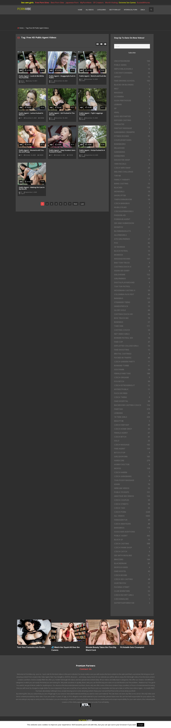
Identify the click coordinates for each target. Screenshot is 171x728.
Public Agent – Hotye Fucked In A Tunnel (92, 151)
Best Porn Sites (57, 2)
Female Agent (132, 433)
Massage (132, 92)
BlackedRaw (132, 563)
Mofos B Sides (132, 567)
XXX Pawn (132, 369)
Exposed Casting (132, 120)
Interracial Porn (130, 10)
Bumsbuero (132, 144)
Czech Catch (132, 551)
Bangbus (132, 298)
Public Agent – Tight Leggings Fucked (91, 114)
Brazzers (132, 559)
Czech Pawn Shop (132, 547)
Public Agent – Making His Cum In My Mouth (32, 188)
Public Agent (132, 535)
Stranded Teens (132, 302)
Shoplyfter (132, 195)
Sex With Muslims (132, 555)
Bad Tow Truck (132, 262)
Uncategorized (132, 61)
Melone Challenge (132, 171)
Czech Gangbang (132, 476)
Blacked (132, 187)
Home (80, 10)
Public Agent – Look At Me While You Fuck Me (31, 77)
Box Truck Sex (132, 318)
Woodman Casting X (132, 290)
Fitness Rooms (132, 136)
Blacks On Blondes (132, 84)
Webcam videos (132, 488)
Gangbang (132, 152)
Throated (132, 124)
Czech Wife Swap (132, 167)
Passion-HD (132, 215)
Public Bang (132, 65)
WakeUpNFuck (132, 306)
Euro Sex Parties (132, 116)
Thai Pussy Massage (132, 480)
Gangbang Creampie (132, 132)
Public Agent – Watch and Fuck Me (92, 76)
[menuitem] (80, 9)
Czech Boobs (132, 575)
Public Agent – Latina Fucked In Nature (31, 114)
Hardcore (132, 460)
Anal (132, 112)
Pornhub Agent (132, 219)
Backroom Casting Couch (132, 405)
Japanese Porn (72, 2)
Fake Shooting (132, 349)
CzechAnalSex (132, 599)
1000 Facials (132, 164)
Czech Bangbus (132, 203)
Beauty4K (132, 421)
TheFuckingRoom (132, 199)
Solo (132, 440)
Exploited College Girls (132, 346)
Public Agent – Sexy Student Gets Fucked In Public (62, 151)
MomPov (132, 227)
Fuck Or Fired (132, 393)
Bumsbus (132, 322)
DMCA (143, 10)
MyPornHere (85, 2)
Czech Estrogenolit (132, 385)
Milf (132, 88)
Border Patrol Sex (132, 338)
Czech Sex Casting (132, 579)
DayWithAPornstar (132, 603)
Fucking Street (132, 587)
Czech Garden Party (132, 361)
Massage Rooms (132, 258)
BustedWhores (143, 2)
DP (132, 108)
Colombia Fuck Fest (132, 294)
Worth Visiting (111, 2)
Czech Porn (132, 512)
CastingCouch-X (132, 266)
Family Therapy (132, 179)
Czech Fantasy (132, 425)
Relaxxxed (132, 148)
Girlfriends (132, 278)
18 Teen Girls (132, 417)
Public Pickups (132, 492)
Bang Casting (132, 183)
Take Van (132, 326)
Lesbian (132, 104)
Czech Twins (132, 397)
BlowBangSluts (132, 231)
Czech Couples (132, 500)
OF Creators (98, 2)
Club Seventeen (132, 591)
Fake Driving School (132, 80)
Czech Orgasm (132, 377)
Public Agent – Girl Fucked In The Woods (62, 114)
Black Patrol (132, 251)
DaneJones (132, 156)
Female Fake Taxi (132, 373)
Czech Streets (132, 504)
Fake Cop (132, 342)
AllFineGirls (132, 235)
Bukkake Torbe (132, 365)
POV (132, 243)
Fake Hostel (132, 571)
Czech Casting (132, 543)
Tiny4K (132, 175)
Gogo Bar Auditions (132, 531)
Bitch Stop (132, 452)
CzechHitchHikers (132, 73)
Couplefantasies (132, 140)
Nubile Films (132, 207)
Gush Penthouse (132, 100)
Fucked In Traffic (132, 357)
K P (51, 81)
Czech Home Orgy (132, 429)
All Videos (90, 10)
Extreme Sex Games (127, 2)
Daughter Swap (132, 160)
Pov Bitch (132, 381)
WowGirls (132, 191)
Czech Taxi (132, 508)
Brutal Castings (132, 353)
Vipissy (132, 77)
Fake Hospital (132, 401)
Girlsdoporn (132, 456)
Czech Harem (132, 472)
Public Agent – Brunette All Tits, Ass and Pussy (31, 151)
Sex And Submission (132, 223)
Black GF (132, 539)
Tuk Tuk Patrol (132, 286)
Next (75, 204)
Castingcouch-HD (132, 314)
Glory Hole (132, 310)
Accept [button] (140, 725)
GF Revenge (132, 247)
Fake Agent (132, 448)
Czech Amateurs (132, 524)
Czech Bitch (132, 436)
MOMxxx (132, 255)
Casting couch (132, 330)
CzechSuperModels (132, 211)
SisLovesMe (132, 274)
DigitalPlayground (132, 282)
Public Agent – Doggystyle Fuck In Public (62, 77)
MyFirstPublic (132, 389)
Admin (22, 81)
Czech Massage (132, 444)
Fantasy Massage (132, 128)
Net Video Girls (132, 334)
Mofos (132, 468)
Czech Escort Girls (132, 595)
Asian (132, 484)
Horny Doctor (132, 464)
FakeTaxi (132, 409)
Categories (101, 10)
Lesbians (132, 413)
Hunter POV (132, 583)
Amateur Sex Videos (132, 496)
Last (82, 204)
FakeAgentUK (132, 520)
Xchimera (132, 96)
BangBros (132, 527)
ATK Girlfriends (132, 239)
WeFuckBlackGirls (132, 69)
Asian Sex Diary (132, 270)
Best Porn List (115, 10)
